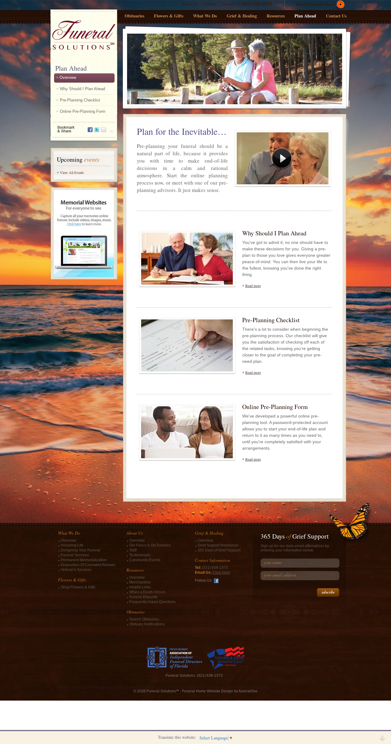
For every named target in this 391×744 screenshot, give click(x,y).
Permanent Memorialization (84, 560)
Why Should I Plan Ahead (82, 89)
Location (209, 4)
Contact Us (230, 4)
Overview (68, 77)
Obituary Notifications (147, 624)
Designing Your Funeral (80, 550)
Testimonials (139, 555)
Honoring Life (72, 545)
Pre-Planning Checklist (80, 100)
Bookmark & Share (83, 127)
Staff (133, 550)
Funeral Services (75, 555)
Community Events (144, 560)
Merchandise (140, 582)
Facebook (216, 580)
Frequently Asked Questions (152, 602)
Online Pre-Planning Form (82, 111)
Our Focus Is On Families (150, 545)
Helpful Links (140, 587)
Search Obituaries (144, 619)
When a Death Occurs (147, 592)
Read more (253, 285)
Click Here (221, 572)
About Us (189, 4)
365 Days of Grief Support (219, 550)
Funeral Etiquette (143, 597)
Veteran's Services (76, 570)
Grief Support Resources (218, 545)
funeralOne (248, 691)
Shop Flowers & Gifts (78, 587)
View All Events (72, 172)
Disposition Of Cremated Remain (88, 565)
